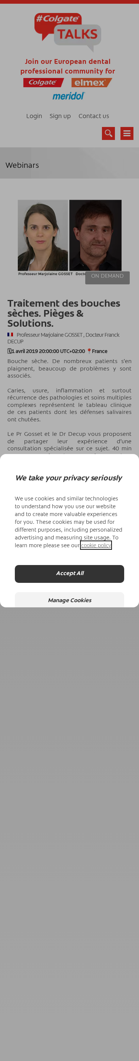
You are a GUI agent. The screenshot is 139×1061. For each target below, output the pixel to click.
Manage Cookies (69, 601)
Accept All (69, 574)
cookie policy (96, 545)
